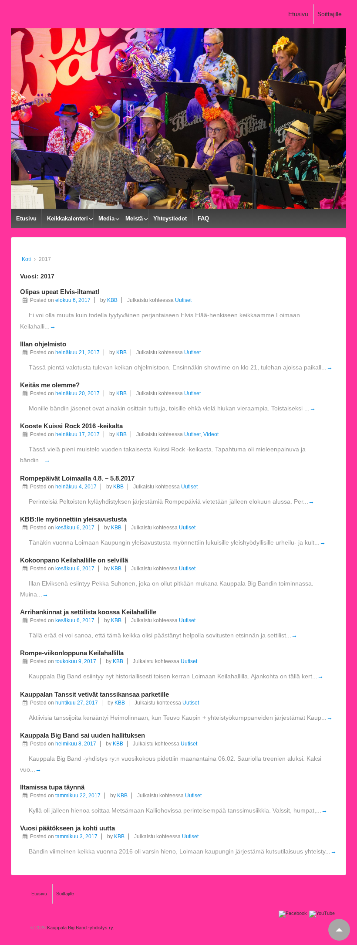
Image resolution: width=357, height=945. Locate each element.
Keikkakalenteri (67, 218)
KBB (112, 300)
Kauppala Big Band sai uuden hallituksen (82, 735)
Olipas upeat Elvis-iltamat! (60, 291)
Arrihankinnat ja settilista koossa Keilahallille (88, 612)
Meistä (134, 218)
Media (106, 218)
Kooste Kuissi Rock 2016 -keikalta (71, 426)
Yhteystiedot (170, 218)
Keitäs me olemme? (50, 385)
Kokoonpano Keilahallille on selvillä (74, 560)
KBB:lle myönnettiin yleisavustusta (73, 519)
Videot (211, 434)
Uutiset (183, 300)
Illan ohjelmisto (43, 344)
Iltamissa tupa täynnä (52, 787)
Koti (26, 259)
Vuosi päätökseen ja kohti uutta (67, 828)
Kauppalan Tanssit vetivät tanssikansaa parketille (94, 694)
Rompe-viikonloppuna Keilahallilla (72, 653)
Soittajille (329, 13)
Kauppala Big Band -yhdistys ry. (80, 927)
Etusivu (298, 13)
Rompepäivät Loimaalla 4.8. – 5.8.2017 (77, 478)
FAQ (203, 218)
